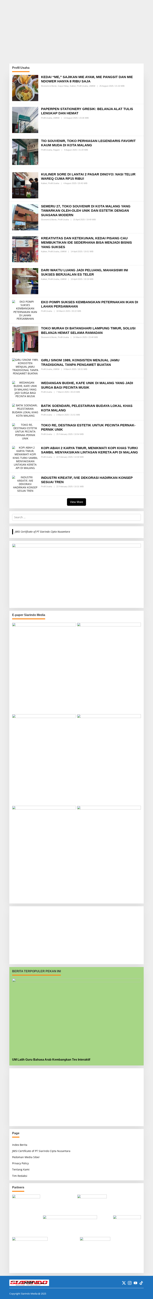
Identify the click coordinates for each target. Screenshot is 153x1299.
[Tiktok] (141, 1283)
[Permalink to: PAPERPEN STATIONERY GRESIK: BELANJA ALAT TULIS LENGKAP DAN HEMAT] (25, 119)
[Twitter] (123, 1283)
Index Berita (19, 1145)
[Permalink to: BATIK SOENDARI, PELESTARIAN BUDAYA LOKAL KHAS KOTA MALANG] (25, 410)
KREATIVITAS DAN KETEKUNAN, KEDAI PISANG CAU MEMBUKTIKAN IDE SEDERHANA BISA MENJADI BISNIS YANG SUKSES (86, 242)
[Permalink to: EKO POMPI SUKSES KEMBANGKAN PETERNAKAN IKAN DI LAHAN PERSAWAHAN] (25, 310)
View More (76, 501)
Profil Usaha (82, 86)
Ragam (56, 150)
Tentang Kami (20, 1169)
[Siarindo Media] (29, 1282)
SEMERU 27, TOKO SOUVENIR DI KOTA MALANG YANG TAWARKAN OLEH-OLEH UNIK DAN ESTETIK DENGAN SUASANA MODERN (85, 210)
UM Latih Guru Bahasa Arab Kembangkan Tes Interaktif (51, 1059)
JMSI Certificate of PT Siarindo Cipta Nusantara (42, 531)
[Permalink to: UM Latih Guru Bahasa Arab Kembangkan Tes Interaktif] (76, 1016)
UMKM (92, 86)
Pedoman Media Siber (26, 1157)
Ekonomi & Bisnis (49, 86)
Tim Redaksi (19, 1176)
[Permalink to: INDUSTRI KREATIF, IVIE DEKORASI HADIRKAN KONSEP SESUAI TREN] (25, 484)
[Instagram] (129, 1283)
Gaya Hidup (63, 86)
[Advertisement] (76, 32)
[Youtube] (135, 1283)
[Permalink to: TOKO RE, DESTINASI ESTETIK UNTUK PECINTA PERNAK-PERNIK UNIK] (25, 431)
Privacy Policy (20, 1163)
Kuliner (73, 86)
